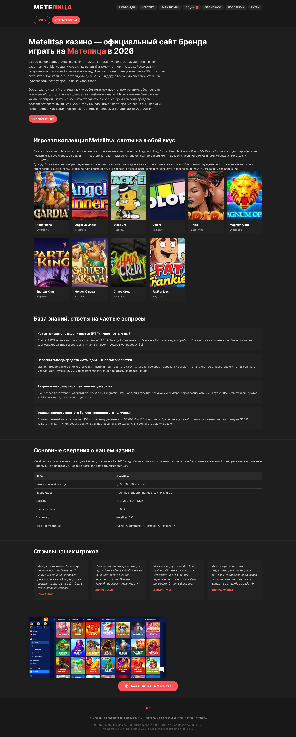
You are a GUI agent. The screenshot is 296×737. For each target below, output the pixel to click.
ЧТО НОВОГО (213, 7)
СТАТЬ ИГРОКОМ (66, 20)
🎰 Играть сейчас (43, 118)
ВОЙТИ (42, 20)
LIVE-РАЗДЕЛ (127, 7)
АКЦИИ (191, 7)
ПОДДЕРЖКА (236, 7)
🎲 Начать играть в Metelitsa (148, 686)
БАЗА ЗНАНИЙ (170, 7)
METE (53, 7)
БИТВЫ (255, 7)
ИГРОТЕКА (148, 7)
